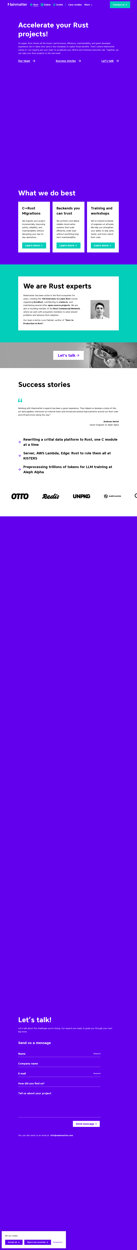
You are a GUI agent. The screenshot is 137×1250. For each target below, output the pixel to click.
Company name (24, 1061)
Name (20, 1051)
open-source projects (59, 305)
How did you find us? (26, 1080)
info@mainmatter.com (61, 1135)
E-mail (20, 1071)
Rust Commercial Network (66, 308)
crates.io (63, 302)
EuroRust (38, 302)
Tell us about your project (28, 1090)
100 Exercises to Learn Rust (56, 299)
